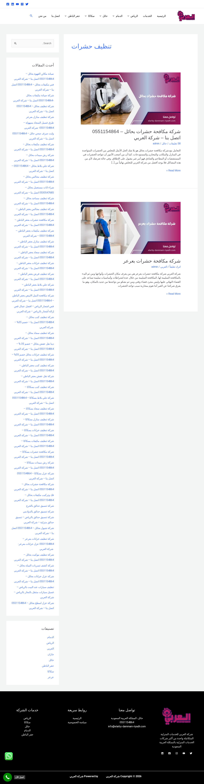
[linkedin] (12, 4)
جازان (51, 654)
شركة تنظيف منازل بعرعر (40, 116)
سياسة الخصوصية (77, 722)
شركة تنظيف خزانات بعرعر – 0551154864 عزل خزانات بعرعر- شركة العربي (36, 544)
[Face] (169, 753)
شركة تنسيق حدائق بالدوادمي (38, 511)
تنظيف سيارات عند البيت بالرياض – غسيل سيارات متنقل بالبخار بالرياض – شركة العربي (34, 592)
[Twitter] (27, 4)
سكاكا (91, 15)
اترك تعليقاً (175, 266)
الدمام (119, 15)
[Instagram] (22, 4)
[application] (129, 16)
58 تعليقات (175, 143)
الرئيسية (161, 15)
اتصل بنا (55, 15)
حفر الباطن (74, 15)
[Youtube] (17, 4)
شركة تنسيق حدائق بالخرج (40, 505)
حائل (105, 15)
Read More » (173, 170)
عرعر (51, 677)
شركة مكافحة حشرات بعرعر (152, 261)
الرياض (134, 15)
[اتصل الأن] (7, 777)
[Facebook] (7, 4)
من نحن (42, 15)
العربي (163, 266)
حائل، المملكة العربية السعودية (127, 718)
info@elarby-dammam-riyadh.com (127, 726)
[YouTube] (184, 753)
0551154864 (127, 722)
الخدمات (147, 15)
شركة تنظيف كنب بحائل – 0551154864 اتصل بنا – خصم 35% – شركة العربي (34, 322)
